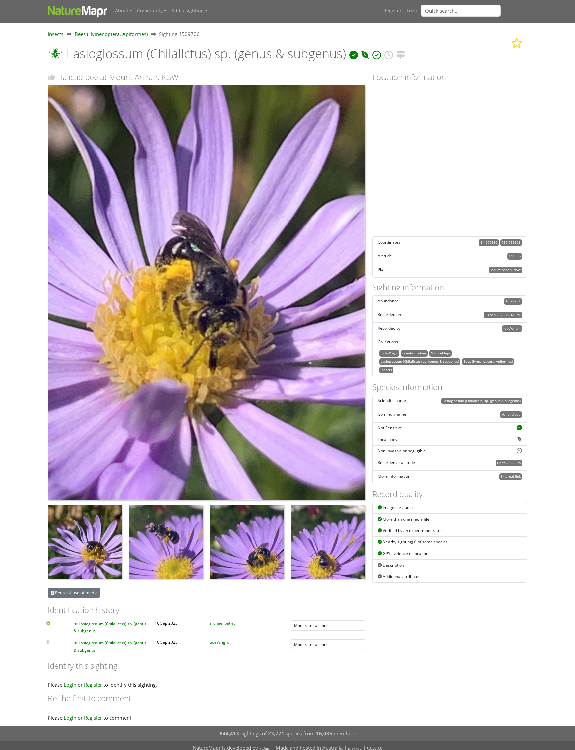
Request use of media (75, 593)
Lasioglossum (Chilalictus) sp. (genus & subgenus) (420, 361)
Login (413, 11)
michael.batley (222, 623)
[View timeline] (388, 53)
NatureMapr (440, 353)
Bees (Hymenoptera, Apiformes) (111, 34)
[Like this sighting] (51, 77)
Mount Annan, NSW (505, 269)
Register (392, 11)
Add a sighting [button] (187, 11)
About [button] (121, 11)
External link (511, 476)
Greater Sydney (414, 353)
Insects (55, 34)
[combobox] (474, 11)
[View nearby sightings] (400, 53)
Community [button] (150, 11)
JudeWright (219, 642)
